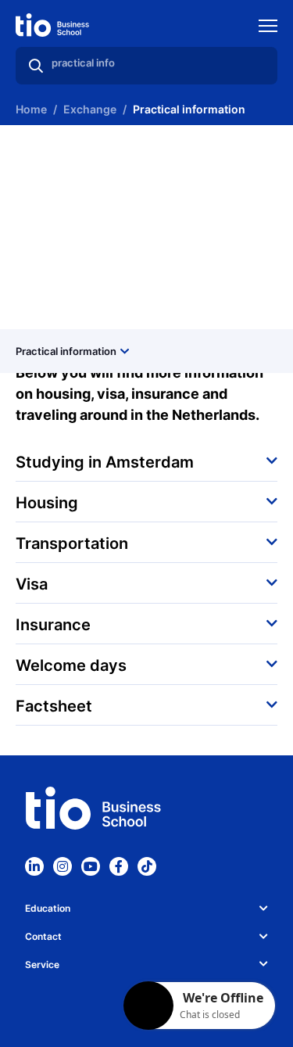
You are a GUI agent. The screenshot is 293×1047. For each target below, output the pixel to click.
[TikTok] (147, 866)
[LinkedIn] (34, 866)
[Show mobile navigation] (268, 28)
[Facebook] (118, 866)
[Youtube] (90, 866)
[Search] (35, 66)
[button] (146, 461)
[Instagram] (62, 866)
